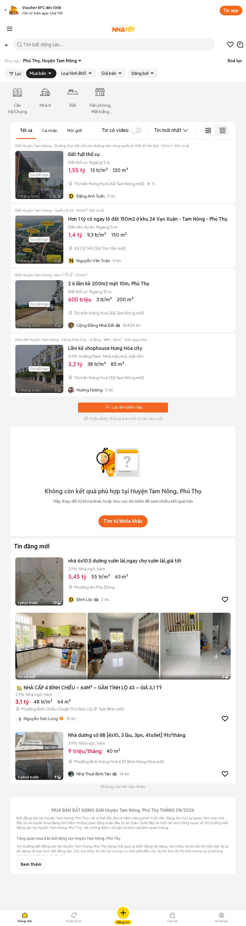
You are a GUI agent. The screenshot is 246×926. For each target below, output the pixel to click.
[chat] (240, 44)
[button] (6, 11)
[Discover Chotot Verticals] (10, 29)
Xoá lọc (234, 60)
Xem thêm (30, 864)
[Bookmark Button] (107, 407)
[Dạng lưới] (222, 130)
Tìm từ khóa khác (123, 521)
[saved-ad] (230, 44)
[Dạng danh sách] (208, 130)
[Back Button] (6, 44)
